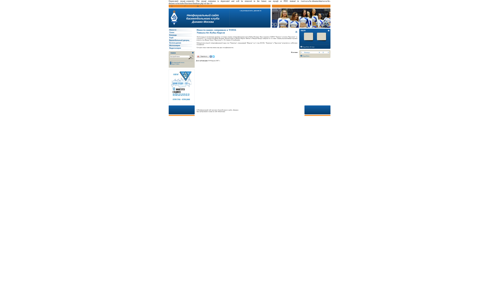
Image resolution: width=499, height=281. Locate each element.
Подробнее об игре (308, 47)
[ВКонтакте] (210, 56)
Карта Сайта (175, 64)
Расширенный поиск (177, 62)
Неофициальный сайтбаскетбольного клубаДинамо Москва (202, 18)
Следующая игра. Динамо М (250, 10)
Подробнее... (306, 56)
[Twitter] (213, 56)
